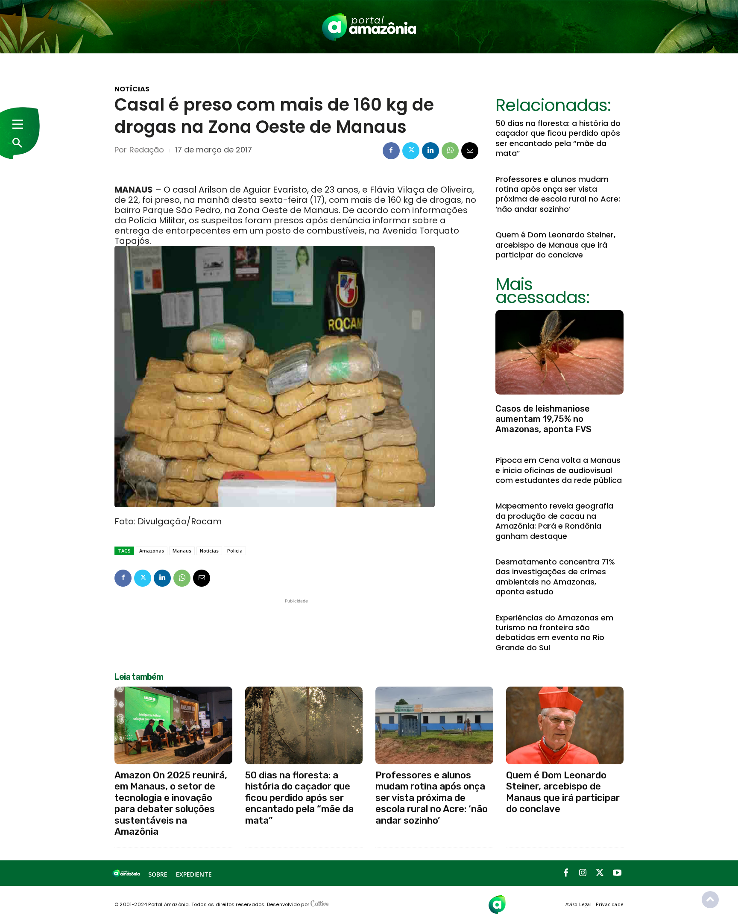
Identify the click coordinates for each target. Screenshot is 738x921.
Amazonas (151, 550)
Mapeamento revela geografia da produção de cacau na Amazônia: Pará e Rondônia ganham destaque (554, 520)
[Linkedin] (430, 150)
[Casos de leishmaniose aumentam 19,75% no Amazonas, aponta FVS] (559, 352)
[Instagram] (583, 873)
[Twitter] (410, 150)
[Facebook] (391, 150)
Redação (146, 150)
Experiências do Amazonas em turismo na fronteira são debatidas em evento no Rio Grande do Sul (554, 632)
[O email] (469, 150)
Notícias (131, 89)
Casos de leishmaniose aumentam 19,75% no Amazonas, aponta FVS (543, 418)
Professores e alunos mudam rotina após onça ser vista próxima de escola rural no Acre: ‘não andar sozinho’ (557, 194)
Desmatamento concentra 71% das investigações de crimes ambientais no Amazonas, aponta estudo (555, 576)
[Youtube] (617, 873)
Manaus (182, 550)
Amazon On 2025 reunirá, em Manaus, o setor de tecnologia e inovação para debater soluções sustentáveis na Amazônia (170, 803)
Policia (235, 550)
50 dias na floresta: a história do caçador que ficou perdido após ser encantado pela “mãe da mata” (558, 138)
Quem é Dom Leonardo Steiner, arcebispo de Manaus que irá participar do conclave (555, 244)
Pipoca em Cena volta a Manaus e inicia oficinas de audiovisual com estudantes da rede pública (558, 470)
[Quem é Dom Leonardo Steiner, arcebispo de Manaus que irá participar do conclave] (565, 725)
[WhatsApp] (450, 150)
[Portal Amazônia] (369, 27)
